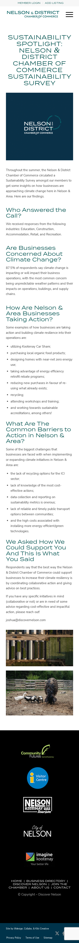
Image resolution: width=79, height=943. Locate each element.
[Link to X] (57, 935)
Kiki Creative (42, 928)
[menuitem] (29, 3)
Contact (62, 887)
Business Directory (45, 881)
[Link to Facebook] (63, 935)
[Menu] (67, 14)
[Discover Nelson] (33, 14)
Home (16, 881)
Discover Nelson (30, 884)
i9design (18, 928)
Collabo (28, 928)
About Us (40, 887)
